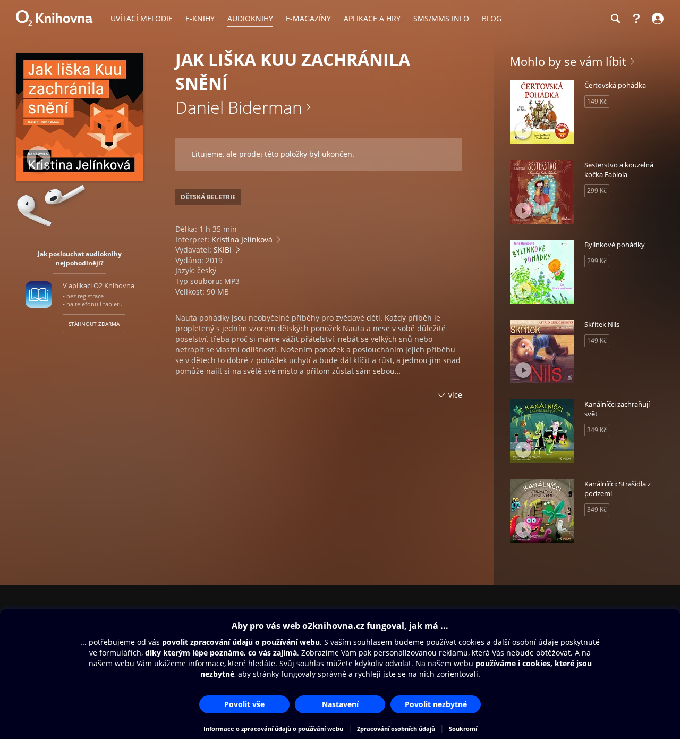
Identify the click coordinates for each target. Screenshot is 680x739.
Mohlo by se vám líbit (568, 61)
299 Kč (597, 190)
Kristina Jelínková (242, 239)
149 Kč (597, 101)
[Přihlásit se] (656, 18)
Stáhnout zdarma (94, 323)
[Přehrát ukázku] (38, 158)
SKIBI (223, 250)
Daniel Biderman (238, 107)
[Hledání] (615, 18)
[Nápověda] (636, 18)
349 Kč (597, 429)
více (455, 395)
